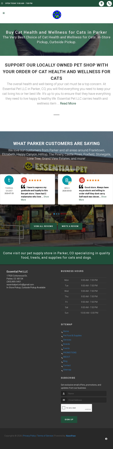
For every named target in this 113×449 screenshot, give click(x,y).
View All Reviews (43, 226)
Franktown (96, 150)
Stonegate (103, 154)
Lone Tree (34, 158)
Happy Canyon (26, 154)
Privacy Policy (29, 436)
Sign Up (69, 419)
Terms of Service (45, 436)
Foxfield (88, 154)
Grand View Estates (56, 158)
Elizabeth (8, 154)
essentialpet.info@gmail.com (20, 284)
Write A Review (70, 226)
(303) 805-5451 (14, 281)
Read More (68, 103)
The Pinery (56, 154)
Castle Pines (73, 154)
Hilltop (42, 154)
